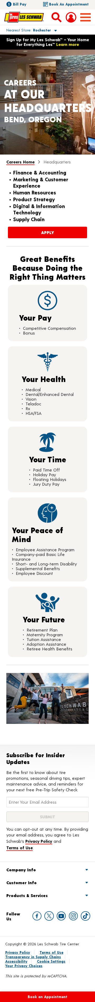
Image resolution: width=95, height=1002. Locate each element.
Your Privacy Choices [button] (23, 965)
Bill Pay (19, 4)
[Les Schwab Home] (24, 17)
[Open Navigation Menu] (85, 17)
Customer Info (21, 882)
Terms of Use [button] (19, 847)
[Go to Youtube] (61, 916)
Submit (47, 816)
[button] (25, 30)
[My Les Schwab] (71, 17)
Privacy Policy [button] (38, 841)
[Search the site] (56, 17)
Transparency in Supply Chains (33, 957)
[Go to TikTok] (85, 916)
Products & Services (27, 895)
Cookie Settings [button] (51, 961)
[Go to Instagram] (73, 916)
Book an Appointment (69, 4)
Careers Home (20, 161)
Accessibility (16, 961)
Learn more (67, 44)
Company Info (21, 869)
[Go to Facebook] (37, 916)
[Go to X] (49, 916)
